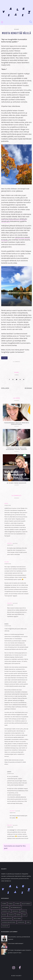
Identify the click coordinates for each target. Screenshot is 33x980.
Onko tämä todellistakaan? (15, 943)
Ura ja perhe (17, 918)
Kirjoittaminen (26, 903)
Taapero (18, 914)
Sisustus (11, 914)
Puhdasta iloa (6, 911)
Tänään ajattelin (7, 918)
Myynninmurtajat (16, 907)
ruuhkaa (4, 357)
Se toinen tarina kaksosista (16, 483)
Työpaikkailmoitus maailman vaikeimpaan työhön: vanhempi (16, 448)
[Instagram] (13, 968)
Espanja (10, 903)
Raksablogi (15, 911)
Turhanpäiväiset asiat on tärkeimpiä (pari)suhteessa (16, 423)
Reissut (4, 914)
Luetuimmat (5, 907)
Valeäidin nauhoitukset (9, 922)
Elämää (4, 903)
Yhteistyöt (5, 925)
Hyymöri (17, 903)
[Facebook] (20, 968)
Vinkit (28, 922)
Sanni (6, 624)
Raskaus (23, 911)
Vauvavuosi (21, 922)
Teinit (24, 914)
